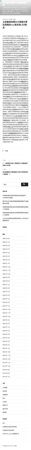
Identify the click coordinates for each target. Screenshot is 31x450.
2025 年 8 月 (6, 281)
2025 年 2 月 (6, 302)
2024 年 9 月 (6, 320)
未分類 (6, 151)
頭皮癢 (4, 412)
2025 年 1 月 (6, 306)
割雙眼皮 (5, 394)
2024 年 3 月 (6, 341)
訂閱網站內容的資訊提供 (10, 427)
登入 (4, 423)
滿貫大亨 (5, 405)
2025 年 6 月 (6, 288)
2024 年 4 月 (6, 338)
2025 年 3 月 (6, 299)
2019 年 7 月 (6, 377)
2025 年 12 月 (6, 267)
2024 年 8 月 (6, 323)
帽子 (4, 398)
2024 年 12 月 (6, 309)
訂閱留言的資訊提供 (8, 430)
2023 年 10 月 (6, 359)
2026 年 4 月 (6, 252)
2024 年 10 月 (6, 316)
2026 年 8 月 (6, 238)
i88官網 (5, 391)
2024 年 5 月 (6, 334)
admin (14, 19)
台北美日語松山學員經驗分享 (15, 4)
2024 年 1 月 (6, 348)
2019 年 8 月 (6, 373)
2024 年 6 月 (6, 330)
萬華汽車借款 (24, 129)
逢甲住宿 (5, 409)
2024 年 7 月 (6, 327)
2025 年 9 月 (6, 277)
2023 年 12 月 (6, 352)
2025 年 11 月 (6, 270)
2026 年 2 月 (6, 260)
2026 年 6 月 (6, 245)
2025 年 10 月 (6, 274)
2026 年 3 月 (6, 256)
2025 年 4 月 (6, 295)
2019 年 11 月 (6, 362)
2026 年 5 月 (6, 249)
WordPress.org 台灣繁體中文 (11, 434)
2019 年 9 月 (6, 370)
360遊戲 (5, 387)
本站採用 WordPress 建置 (10, 446)
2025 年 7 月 (6, 284)
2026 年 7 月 (6, 242)
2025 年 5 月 (6, 291)
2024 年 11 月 (6, 313)
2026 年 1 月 (6, 263)
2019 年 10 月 (6, 366)
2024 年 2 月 (6, 345)
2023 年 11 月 (6, 355)
